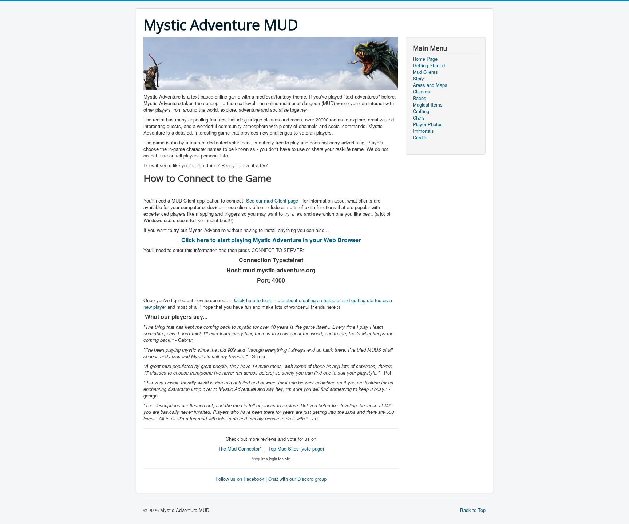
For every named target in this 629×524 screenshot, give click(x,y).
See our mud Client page (272, 200)
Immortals (423, 131)
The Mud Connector (239, 448)
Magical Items (428, 104)
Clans (419, 118)
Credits (420, 137)
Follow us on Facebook (239, 478)
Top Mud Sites (283, 448)
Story (418, 78)
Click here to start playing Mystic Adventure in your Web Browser (271, 240)
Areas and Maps (430, 85)
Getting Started (429, 65)
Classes (421, 91)
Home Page (425, 59)
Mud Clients (425, 72)
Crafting (421, 111)
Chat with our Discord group (297, 478)
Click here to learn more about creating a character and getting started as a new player (267, 303)
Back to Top (473, 510)
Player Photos (428, 124)
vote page (312, 448)
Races (419, 98)
